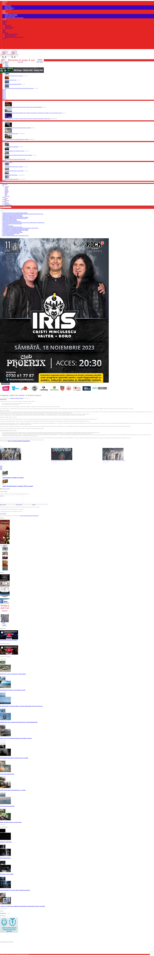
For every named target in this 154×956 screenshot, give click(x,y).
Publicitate (4, 18)
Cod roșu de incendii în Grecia (10, 79)
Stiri (3, 60)
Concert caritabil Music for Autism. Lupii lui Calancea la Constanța (113, 460)
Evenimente (7, 121)
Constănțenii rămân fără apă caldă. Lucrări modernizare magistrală (14, 212)
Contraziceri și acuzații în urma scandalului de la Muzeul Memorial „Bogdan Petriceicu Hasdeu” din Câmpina (22, 906)
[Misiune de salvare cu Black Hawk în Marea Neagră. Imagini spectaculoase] (7, 87)
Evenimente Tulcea (6, 161)
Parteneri (4, 12)
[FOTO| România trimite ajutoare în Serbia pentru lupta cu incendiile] (8, 126)
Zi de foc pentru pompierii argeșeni (11, 133)
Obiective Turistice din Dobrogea (11, 14)
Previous (4, 475)
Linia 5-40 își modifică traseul (8, 234)
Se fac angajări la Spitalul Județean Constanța (11, 233)
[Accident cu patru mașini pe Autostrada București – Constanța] (8, 138)
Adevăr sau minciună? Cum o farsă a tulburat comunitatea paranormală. (15, 890)
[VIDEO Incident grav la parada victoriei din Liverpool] (7, 158)
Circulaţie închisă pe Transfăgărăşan (11, 146)
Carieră (3, 10)
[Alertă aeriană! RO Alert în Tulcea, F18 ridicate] (7, 74)
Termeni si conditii (8, 9)
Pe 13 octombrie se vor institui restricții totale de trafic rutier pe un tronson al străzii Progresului (20, 228)
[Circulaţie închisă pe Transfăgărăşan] (7, 145)
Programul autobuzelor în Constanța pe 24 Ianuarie (12, 223)
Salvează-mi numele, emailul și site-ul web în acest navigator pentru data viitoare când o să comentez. (20, 507)
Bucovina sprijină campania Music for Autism (59, 460)
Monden (4, 100)
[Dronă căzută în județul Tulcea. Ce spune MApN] (7, 169)
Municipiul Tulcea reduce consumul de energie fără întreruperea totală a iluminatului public (18, 722)
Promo (16, 398)
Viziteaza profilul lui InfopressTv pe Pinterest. (8, 640)
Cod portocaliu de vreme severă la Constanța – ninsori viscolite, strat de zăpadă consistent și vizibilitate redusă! (23, 222)
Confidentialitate (8, 5)
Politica (6, 68)
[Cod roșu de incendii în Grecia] (7, 78)
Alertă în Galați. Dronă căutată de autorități (13, 84)
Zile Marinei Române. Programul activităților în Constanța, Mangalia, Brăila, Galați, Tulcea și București (21, 706)
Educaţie (6, 65)
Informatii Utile (5, 13)
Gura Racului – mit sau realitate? (7, 874)
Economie (7, 66)
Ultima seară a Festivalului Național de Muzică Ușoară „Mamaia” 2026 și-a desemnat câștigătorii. (23, 107)
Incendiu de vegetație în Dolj (6, 841)
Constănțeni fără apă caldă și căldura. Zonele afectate (12, 216)
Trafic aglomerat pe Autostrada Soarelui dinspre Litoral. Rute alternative (18, 155)
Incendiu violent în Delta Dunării (11, 175)
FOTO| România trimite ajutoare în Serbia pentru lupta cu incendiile (18, 127)
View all (4, 89)
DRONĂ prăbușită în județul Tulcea (12, 179)
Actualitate (7, 61)
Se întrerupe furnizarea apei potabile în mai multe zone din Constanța (15, 229)
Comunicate (12, 398)
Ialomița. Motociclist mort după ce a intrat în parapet (11, 822)
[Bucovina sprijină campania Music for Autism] (76, 454)
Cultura (6, 64)
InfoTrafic (4, 141)
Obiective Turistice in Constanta (11, 15)
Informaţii (4, 4)
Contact (3, 11)
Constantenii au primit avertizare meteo (9, 220)
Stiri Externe (7, 71)
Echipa (3, 3)
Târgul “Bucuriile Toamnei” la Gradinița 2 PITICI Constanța (17, 486)
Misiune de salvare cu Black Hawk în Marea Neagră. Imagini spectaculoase (19, 88)
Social (6, 69)
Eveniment (4, 120)
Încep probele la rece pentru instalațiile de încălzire (12, 231)
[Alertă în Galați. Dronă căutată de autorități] (7, 83)
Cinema (6, 62)
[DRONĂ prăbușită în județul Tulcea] (7, 178)
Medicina (6, 67)
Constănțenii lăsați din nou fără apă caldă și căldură (12, 215)
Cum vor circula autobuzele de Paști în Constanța (11, 221)
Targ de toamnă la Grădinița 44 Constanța (13, 477)
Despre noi (4, 2)
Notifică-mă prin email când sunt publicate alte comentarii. (12, 509)
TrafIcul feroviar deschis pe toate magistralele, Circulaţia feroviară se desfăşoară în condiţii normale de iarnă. (22, 213)
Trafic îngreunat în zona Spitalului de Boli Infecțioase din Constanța (15, 230)
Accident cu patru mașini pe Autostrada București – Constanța (16, 139)
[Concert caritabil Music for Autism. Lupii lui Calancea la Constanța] (127, 454)
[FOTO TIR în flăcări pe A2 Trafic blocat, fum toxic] (7, 149)
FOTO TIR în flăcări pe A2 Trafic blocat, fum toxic (14, 150)
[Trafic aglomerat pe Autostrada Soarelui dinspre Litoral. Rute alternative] (7, 154)
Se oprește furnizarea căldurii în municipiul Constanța (12, 232)
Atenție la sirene (5, 224)
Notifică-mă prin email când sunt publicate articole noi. (11, 511)
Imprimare (2, 399)
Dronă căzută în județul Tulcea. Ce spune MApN (14, 170)
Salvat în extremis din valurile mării (7, 806)
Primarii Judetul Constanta (10, 16)
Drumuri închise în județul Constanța (9, 219)
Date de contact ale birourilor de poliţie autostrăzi (14, 17)
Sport (6, 70)
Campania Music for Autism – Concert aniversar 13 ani (9, 460)
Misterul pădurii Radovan (5, 858)
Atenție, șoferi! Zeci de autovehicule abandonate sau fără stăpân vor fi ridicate (16, 738)
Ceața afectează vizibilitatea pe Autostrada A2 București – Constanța (15, 217)
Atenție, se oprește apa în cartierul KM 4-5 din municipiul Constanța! (15, 235)
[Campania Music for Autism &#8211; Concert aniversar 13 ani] (25, 454)
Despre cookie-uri (8, 6)
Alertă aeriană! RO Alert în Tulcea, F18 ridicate (14, 75)
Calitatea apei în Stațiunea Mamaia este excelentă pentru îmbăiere (14, 218)
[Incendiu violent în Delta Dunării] (7, 173)
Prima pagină (4, 1)
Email (5, 399)
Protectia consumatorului (9, 8)
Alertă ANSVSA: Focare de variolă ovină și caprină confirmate (13, 673)
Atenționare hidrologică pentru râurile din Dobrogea (12, 226)
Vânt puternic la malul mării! (7, 225)
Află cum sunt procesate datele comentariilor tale (29, 515)
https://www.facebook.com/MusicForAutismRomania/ (19, 440)
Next (3, 483)
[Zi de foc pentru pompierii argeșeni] (8, 132)
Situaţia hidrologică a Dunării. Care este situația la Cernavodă (12, 690)
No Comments (20, 398)
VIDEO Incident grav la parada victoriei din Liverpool (15, 159)
